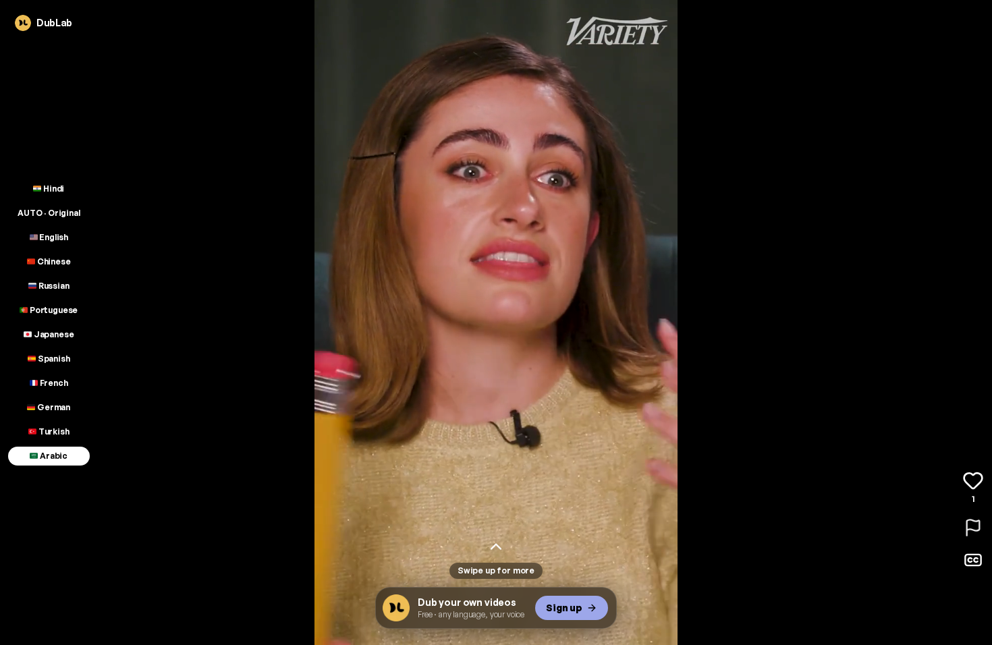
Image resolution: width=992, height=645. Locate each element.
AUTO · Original (49, 213)
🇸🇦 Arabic (48, 456)
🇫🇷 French (49, 383)
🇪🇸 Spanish (49, 359)
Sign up (564, 607)
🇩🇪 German (48, 407)
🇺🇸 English (49, 237)
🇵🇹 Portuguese (49, 310)
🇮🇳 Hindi (48, 189)
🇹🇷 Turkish (49, 431)
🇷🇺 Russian (49, 286)
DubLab (54, 22)
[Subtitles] (973, 560)
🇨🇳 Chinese (49, 261)
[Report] (973, 527)
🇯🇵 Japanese (49, 334)
